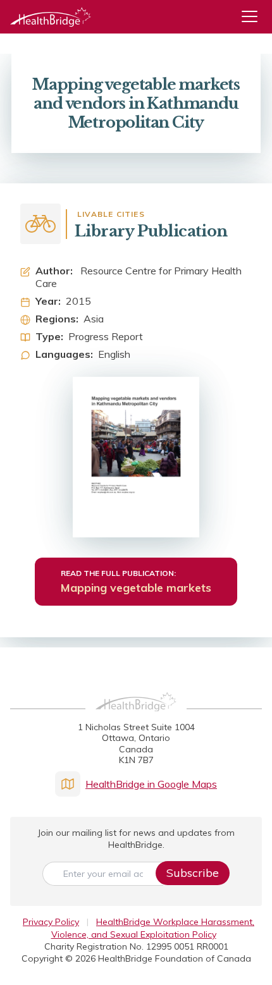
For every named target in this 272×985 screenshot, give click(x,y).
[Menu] (254, 16)
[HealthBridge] (50, 16)
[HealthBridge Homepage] (136, 715)
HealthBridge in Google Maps (151, 784)
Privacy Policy (51, 921)
